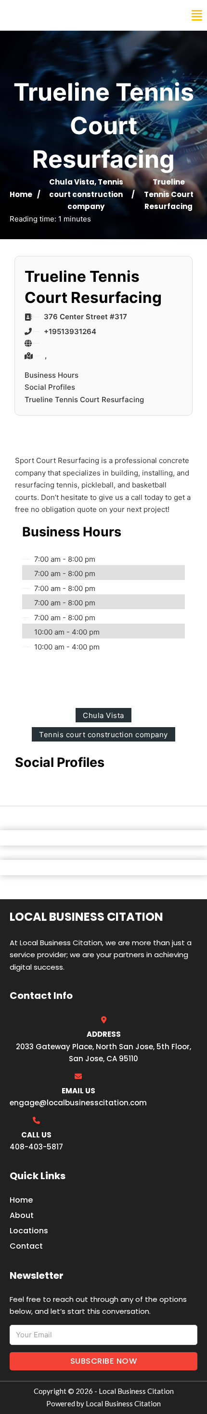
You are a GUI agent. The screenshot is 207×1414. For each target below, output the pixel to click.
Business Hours (51, 375)
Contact (26, 1246)
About (22, 1215)
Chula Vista (71, 182)
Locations (29, 1230)
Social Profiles (50, 387)
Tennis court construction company (86, 194)
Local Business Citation (70, 15)
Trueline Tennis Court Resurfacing (84, 399)
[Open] (197, 16)
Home (21, 194)
